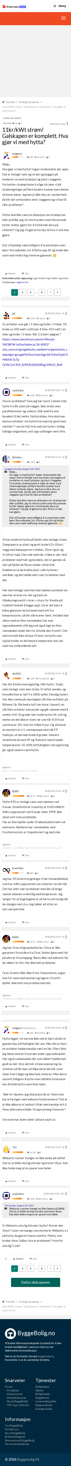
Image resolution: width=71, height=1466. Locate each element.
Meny (62, 6)
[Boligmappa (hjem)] (14, 6)
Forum (8, 1386)
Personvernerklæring (17, 1444)
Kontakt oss (12, 1429)
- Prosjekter (12, 1390)
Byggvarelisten (44, 1405)
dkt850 (16, 673)
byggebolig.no (46, 1356)
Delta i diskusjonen (35, 1282)
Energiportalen (44, 1408)
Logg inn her (22, 282)
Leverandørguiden (46, 1401)
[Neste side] (58, 292)
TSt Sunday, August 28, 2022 (19, 1205)
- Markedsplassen (15, 1397)
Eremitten (17, 868)
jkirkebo (17, 457)
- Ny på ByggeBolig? (16, 1401)
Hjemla (39, 1390)
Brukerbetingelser (15, 1436)
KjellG (15, 791)
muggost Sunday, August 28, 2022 (22, 468)
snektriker (18, 390)
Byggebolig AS (28, 1459)
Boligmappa (42, 1386)
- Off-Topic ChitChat (17, 1405)
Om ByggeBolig (14, 1425)
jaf (13, 313)
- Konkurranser (14, 1394)
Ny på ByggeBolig (15, 1433)
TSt (14, 1147)
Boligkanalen (43, 1394)
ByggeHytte (42, 1397)
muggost (17, 153)
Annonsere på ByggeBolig (19, 1440)
